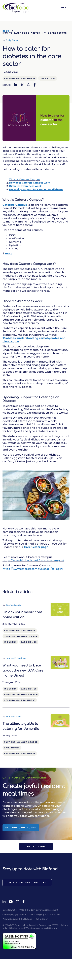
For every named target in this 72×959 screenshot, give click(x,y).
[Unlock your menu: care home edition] (60, 609)
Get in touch (42, 919)
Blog (6, 31)
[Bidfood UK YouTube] (11, 902)
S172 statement (52, 914)
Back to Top (36, 846)
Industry (10, 642)
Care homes (48, 78)
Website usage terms (36, 928)
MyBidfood (26, 919)
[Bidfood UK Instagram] (17, 902)
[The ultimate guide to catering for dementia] (60, 720)
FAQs (21, 910)
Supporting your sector (21, 636)
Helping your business (19, 78)
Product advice (10, 919)
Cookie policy (17, 928)
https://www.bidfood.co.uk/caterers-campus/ (33, 560)
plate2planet (9, 910)
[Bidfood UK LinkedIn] (4, 902)
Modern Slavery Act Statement (42, 910)
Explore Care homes (20, 827)
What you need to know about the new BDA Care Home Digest (23, 670)
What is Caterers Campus (24, 179)
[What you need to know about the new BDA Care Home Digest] (60, 662)
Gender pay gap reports (14, 914)
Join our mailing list (27, 882)
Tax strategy (36, 914)
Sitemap (52, 928)
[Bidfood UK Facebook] (23, 902)
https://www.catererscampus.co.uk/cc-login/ (33, 568)
